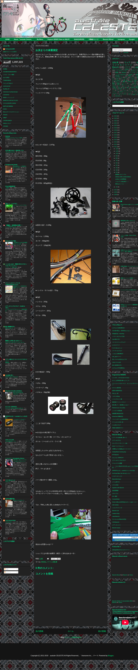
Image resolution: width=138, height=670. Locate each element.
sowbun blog (115, 513)
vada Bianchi (116, 516)
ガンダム (124, 90)
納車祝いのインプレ (120, 174)
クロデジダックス (117, 476)
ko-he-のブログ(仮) (10, 241)
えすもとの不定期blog (118, 368)
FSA (113, 84)
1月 (117, 187)
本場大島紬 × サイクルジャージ (129, 266)
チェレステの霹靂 (117, 463)
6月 (117, 163)
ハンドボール (118, 77)
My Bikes (40, 39)
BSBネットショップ (8, 97)
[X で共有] (56, 559)
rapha (125, 93)
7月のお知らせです (10, 152)
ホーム (71, 631)
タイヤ (120, 86)
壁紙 (118, 83)
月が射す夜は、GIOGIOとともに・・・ (123, 330)
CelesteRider (116, 499)
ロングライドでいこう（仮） (120, 443)
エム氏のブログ (116, 425)
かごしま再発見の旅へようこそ (120, 380)
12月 (117, 148)
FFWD (129, 76)
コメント (8, 572)
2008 (115, 194)
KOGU (5, 109)
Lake (135, 81)
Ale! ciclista (115, 505)
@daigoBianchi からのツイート (121, 550)
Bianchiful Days (116, 479)
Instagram (121, 39)
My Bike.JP (6, 89)
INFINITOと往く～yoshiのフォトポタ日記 (123, 470)
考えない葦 (115, 393)
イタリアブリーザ (117, 508)
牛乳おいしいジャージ (125, 91)
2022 (115, 120)
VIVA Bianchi (115, 522)
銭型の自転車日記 (117, 390)
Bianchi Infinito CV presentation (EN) (122, 601)
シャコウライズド (121, 71)
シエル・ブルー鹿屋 (8, 74)
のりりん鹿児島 (116, 387)
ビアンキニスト (116, 525)
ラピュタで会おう (8, 83)
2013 (115, 142)
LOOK (135, 91)
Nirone (124, 72)
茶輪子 (5, 117)
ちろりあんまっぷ (10, 480)
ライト (125, 86)
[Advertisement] (70, 624)
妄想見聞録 (115, 490)
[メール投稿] (47, 559)
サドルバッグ (131, 90)
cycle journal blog (10, 520)
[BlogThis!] (54, 559)
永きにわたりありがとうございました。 (15, 342)
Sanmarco (114, 93)
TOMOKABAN (7, 80)
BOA (135, 83)
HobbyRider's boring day (119, 452)
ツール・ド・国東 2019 (11, 267)
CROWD (5, 126)
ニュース (124, 83)
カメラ (132, 77)
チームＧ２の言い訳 (117, 422)
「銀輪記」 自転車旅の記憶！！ (14, 225)
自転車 (54, 562)
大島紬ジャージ (93, 39)
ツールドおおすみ (120, 74)
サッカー (123, 79)
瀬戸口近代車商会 (8, 106)
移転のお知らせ (9, 328)
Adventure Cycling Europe (10, 92)
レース (130, 83)
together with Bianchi (118, 487)
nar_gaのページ (116, 356)
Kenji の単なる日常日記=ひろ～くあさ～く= (124, 502)
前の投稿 (102, 631)
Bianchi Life (115, 510)
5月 (117, 165)
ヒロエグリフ (116, 345)
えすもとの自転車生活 (118, 328)
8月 (117, 158)
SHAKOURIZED (79, 39)
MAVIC (120, 88)
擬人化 (134, 84)
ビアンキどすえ (116, 440)
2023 (115, 118)
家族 (116, 72)
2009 (115, 192)
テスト (116, 94)
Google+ (132, 39)
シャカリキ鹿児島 (117, 410)
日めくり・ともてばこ (11, 203)
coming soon (8, 522)
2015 (115, 137)
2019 (115, 128)
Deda (118, 84)
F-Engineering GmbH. (11, 164)
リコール (131, 86)
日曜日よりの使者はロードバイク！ (122, 449)
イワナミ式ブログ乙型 (118, 336)
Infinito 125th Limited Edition (123, 177)
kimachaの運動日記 (117, 416)
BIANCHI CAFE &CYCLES (10, 100)
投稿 (7, 569)
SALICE (114, 86)
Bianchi (115, 67)
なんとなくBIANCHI (11, 406)
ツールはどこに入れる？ (19, 419)
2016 (115, 135)
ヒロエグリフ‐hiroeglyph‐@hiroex (14, 458)
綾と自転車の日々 (10, 326)
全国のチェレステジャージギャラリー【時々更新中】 (129, 250)
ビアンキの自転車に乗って (119, 437)
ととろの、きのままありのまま (120, 377)
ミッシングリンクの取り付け (128, 290)
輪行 (128, 87)
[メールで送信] (52, 559)
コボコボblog (116, 396)
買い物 (125, 80)
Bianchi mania (116, 528)
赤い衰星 (114, 496)
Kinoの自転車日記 (10, 186)
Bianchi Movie (116, 575)
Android (129, 81)
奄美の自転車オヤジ (117, 428)
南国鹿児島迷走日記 (117, 413)
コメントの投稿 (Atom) (73, 637)
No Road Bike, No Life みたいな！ (121, 473)
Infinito (43, 562)
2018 (115, 130)
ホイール (118, 81)
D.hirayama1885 (10, 49)
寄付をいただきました (19, 500)
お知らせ (7, 481)
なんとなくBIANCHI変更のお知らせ (14, 408)
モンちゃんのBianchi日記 (119, 519)
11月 (117, 151)
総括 (123, 87)
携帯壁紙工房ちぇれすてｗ (128, 220)
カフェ (118, 90)
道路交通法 (117, 96)
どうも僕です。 (116, 482)
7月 (117, 160)
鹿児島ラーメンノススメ (119, 402)
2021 (115, 123)
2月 (117, 172)
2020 (115, 125)
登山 (119, 87)
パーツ (49, 562)
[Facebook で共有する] (58, 559)
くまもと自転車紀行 (117, 353)
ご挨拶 (7, 187)
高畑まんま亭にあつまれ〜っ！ (13, 340)
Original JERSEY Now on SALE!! (58, 39)
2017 (115, 132)
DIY (117, 79)
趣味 (124, 81)
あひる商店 (6, 77)
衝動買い (7, 362)
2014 (115, 139)
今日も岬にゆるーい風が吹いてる (14, 150)
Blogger (110, 655)
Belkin (115, 88)
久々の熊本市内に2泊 (10, 226)
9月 (117, 156)
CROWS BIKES (7, 120)
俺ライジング (126, 84)
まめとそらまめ (9, 439)
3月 (117, 170)
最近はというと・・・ (121, 184)
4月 (117, 167)
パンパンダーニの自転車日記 (120, 419)
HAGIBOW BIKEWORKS (10, 72)
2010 (115, 190)
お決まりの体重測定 (120, 179)
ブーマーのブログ (117, 351)
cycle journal (6, 86)
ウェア (127, 62)
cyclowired (6, 94)
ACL (126, 77)
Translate (125, 52)
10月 (117, 153)
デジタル (131, 79)
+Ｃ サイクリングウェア (118, 342)
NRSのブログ (7, 123)
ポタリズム (115, 493)
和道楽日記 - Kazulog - (118, 333)
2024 (115, 116)
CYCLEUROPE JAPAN (9, 103)
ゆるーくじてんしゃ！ (118, 446)
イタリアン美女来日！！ (122, 181)
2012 (115, 144)
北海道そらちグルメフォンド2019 (14, 137)
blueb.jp (7, 136)
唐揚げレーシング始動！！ (128, 278)
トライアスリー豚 (117, 399)
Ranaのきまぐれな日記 (118, 407)
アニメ (132, 88)
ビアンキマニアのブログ (119, 460)
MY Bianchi (115, 454)
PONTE (5, 115)
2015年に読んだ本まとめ (11, 376)
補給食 (133, 94)
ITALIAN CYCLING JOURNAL (13, 391)
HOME (7, 39)
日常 (129, 94)
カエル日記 (115, 485)
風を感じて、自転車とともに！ (120, 405)
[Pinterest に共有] (60, 559)
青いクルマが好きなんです (119, 359)
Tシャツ (126, 88)
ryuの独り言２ (9, 375)
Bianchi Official (108, 39)
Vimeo (131, 575)
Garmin (131, 74)
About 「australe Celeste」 (23, 39)
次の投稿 (39, 631)
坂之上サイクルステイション (11, 112)
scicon (129, 93)
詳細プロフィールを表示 (10, 51)
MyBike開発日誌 (10, 498)
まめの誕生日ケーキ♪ (10, 441)
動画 (113, 83)
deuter (120, 93)
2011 (115, 146)
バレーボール (123, 94)
